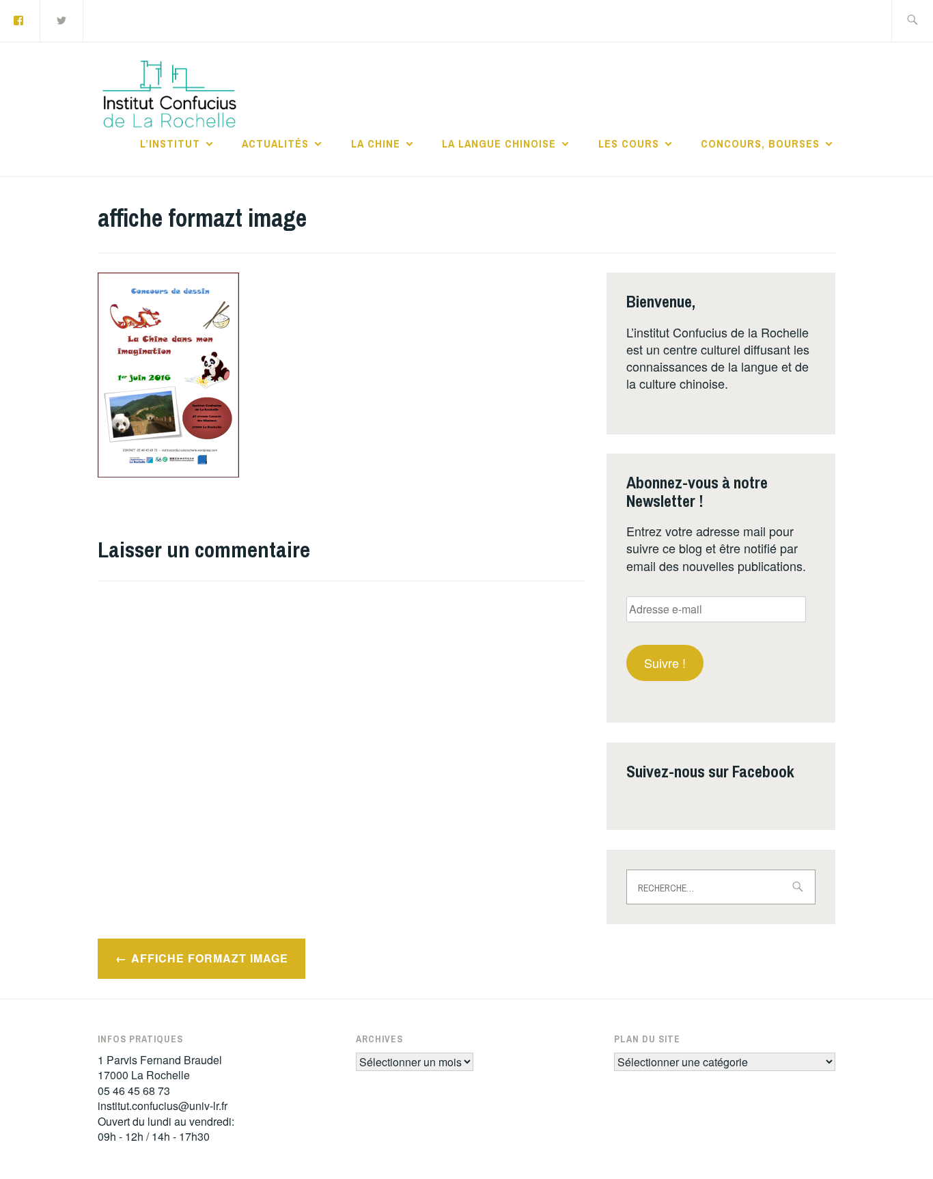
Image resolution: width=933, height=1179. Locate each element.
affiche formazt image (209, 958)
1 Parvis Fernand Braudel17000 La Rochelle (160, 1067)
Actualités (275, 143)
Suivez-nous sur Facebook (710, 771)
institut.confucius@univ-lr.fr (162, 1105)
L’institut (170, 143)
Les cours (628, 143)
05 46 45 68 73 (134, 1090)
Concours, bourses (760, 143)
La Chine (375, 143)
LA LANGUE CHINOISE (499, 143)
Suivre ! (665, 662)
